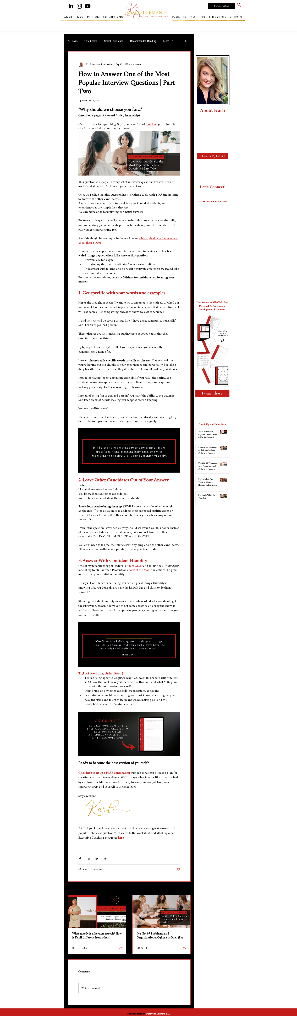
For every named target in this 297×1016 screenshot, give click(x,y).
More (166, 41)
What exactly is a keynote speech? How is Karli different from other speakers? (97, 936)
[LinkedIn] (71, 6)
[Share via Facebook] (80, 858)
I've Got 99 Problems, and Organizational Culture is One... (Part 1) (160, 936)
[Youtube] (225, 194)
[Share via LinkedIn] (96, 858)
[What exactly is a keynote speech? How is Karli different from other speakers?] (97, 911)
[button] (239, 5)
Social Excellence (113, 41)
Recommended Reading (143, 41)
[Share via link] (105, 858)
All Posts (73, 41)
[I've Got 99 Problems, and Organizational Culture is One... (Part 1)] (161, 911)
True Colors (90, 41)
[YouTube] (87, 6)
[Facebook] (216, 194)
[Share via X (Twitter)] (88, 858)
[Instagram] (79, 6)
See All (187, 888)
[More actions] (178, 64)
